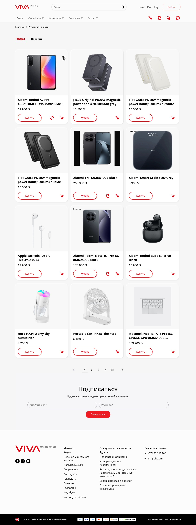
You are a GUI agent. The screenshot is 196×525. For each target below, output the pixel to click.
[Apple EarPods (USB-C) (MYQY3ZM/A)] (41, 228)
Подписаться (98, 414)
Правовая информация (114, 457)
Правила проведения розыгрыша (112, 487)
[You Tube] (28, 461)
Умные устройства (75, 497)
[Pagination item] (122, 370)
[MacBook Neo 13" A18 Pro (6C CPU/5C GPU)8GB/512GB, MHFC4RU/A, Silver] (152, 306)
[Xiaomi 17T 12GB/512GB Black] (97, 150)
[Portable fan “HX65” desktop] (97, 306)
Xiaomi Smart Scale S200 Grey (151, 178)
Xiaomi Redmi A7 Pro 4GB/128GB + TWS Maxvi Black (40, 102)
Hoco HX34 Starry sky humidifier (34, 336)
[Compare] (159, 18)
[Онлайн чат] (178, 18)
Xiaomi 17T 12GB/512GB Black (95, 178)
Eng (156, 7)
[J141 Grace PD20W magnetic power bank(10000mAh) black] (41, 150)
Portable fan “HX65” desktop (95, 334)
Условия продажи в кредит (116, 480)
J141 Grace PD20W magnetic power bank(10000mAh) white (151, 102)
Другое (91, 18)
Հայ (142, 7)
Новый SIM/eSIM (73, 465)
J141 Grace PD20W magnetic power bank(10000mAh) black (40, 180)
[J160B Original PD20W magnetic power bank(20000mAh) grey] (97, 72)
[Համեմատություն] (52, 117)
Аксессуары (55, 18)
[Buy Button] (61, 117)
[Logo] (26, 7)
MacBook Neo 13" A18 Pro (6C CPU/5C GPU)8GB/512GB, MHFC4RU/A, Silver (151, 336)
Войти (171, 7)
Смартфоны (34, 18)
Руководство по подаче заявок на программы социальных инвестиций (118, 473)
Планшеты (74, 18)
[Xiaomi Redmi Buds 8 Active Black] (152, 228)
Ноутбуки (69, 492)
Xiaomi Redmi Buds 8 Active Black (150, 258)
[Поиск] (122, 7)
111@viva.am (155, 458)
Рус (149, 7)
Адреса (104, 452)
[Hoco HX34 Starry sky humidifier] (41, 306)
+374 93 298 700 (157, 453)
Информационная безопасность (110, 463)
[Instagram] (23, 461)
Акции (20, 18)
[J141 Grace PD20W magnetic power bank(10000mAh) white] (152, 72)
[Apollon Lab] (173, 519)
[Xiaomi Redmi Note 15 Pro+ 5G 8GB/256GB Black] (97, 228)
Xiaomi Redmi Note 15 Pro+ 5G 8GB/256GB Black (96, 258)
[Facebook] (17, 461)
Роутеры (69, 483)
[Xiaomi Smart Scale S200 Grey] (152, 150)
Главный (19, 27)
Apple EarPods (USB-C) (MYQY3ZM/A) (34, 258)
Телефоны (70, 488)
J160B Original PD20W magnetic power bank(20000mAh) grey (97, 102)
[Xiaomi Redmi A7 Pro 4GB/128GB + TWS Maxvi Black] (41, 72)
